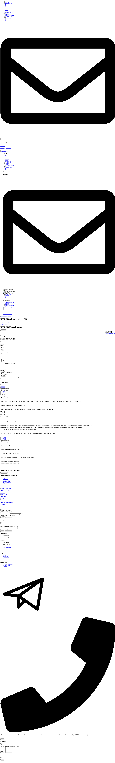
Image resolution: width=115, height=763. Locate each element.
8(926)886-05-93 (8, 148)
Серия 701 (7, 7)
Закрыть (2, 517)
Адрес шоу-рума (8, 18)
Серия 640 (7, 6)
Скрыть (2, 759)
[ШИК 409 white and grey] (5, 499)
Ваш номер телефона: (4, 512)
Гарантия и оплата (6, 481)
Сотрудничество (6, 557)
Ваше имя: (2, 511)
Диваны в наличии (9, 12)
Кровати (7, 9)
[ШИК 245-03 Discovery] (5, 488)
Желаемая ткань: (3, 529)
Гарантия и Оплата (9, 16)
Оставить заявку (4, 472)
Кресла (6, 10)
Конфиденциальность (9, 15)
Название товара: (4, 515)
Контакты (7, 19)
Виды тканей (5, 483)
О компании (5, 556)
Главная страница (6, 311)
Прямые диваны (8, 2)
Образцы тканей (6, 480)
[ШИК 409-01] (3, 494)
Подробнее (2, 493)
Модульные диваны (9, 4)
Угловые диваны (8, 3)
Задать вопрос (8, 21)
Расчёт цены (3, 330)
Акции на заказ (6, 549)
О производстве (6, 478)
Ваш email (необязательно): (6, 514)
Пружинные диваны (9, 11)
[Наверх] (0, 761)
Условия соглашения (7, 482)
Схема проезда (3, 146)
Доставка (7, 14)
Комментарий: (3, 528)
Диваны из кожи (8, 5)
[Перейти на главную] (4, 151)
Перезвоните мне (8, 20)
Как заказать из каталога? (8, 564)
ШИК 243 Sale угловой (7, 314)
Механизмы (5, 479)
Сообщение (2, 751)
